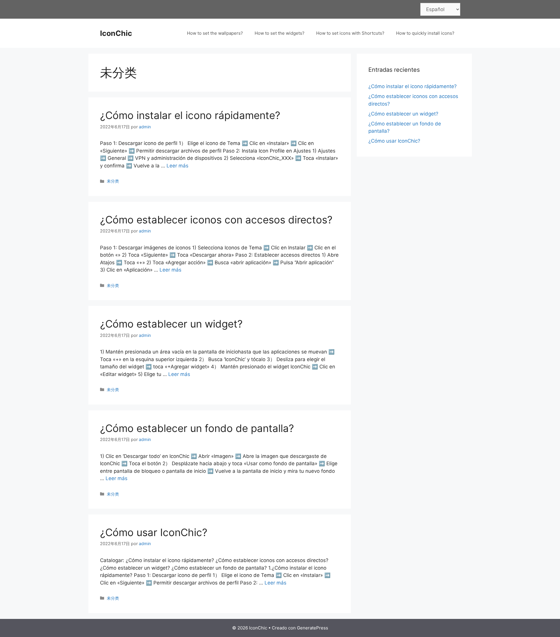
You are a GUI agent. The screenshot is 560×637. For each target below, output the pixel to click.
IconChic (116, 33)
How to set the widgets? (279, 33)
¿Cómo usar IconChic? (153, 532)
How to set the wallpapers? (215, 33)
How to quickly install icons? (425, 33)
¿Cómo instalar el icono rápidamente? (190, 115)
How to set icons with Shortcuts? (350, 33)
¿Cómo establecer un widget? (171, 324)
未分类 (113, 180)
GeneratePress (312, 628)
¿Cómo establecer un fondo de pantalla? (197, 428)
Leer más (177, 166)
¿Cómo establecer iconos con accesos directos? (216, 220)
